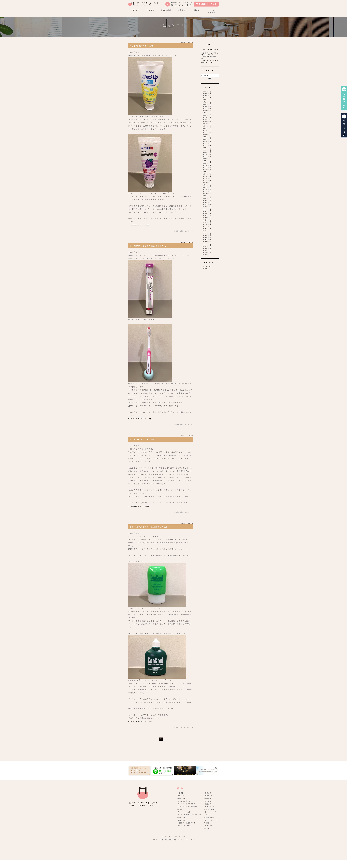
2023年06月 (207, 139)
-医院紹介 (180, 795)
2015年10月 (207, 254)
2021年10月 (207, 176)
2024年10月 (207, 119)
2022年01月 (207, 171)
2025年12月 (207, 97)
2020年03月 (207, 195)
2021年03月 (207, 189)
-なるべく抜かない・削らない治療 (189, 814)
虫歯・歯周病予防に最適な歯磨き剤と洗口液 (148, 527)
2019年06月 (207, 204)
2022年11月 (207, 152)
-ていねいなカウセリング (186, 804)
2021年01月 (207, 193)
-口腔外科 (207, 814)
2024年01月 (207, 126)
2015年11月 (207, 252)
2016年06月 (207, 239)
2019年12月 (207, 200)
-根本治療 (180, 809)
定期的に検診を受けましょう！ (143, 439)
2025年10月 (207, 101)
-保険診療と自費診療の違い (187, 823)
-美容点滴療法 (209, 825)
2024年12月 (207, 117)
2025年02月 (207, 115)
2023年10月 (207, 132)
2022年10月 (207, 154)
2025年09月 (207, 103)
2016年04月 (207, 243)
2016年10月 (207, 232)
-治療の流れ (181, 817)
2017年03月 (207, 222)
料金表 (197, 10)
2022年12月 (207, 151)
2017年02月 (207, 224)
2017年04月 (207, 221)
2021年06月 (207, 184)
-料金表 (207, 828)
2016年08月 (207, 235)
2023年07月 (207, 138)
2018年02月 (207, 219)
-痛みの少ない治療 (184, 812)
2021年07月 (207, 182)
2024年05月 (207, 125)
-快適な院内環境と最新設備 (187, 806)
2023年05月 (207, 141)
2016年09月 (207, 234)
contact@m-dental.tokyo (140, 225)
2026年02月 (207, 93)
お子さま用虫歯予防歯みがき (142, 46)
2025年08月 (207, 104)
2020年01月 (207, 198)
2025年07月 (207, 106)
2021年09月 (207, 178)
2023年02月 (207, 147)
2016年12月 (207, 228)
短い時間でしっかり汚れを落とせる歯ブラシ (148, 246)
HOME (135, 10)
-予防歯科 (207, 798)
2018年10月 (207, 217)
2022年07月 (207, 160)
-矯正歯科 (207, 801)
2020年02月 (207, 197)
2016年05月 (207, 241)
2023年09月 (207, 134)
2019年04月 (207, 206)
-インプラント (209, 806)
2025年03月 (207, 114)
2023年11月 (207, 130)
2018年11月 (207, 215)
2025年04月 (207, 112)
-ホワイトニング (210, 812)
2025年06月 (207, 108)
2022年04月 (207, 165)
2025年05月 (207, 110)
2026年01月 (207, 95)
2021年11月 (207, 174)
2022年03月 (207, 167)
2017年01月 (207, 226)
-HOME (180, 793)
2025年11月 (207, 99)
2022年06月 (207, 162)
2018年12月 (207, 213)
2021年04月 (207, 187)
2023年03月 (207, 145)
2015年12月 (207, 250)
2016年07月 (207, 237)
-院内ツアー (181, 798)
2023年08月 (207, 136)
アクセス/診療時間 (211, 11)
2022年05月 (207, 163)
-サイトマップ (166, 836)
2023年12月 (207, 128)
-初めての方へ (182, 820)
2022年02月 (207, 169)
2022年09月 (207, 156)
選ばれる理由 (166, 10)
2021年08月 (207, 180)
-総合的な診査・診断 (184, 801)
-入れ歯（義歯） (210, 809)
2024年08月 (207, 121)
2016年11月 (207, 230)
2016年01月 (207, 248)
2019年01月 (207, 211)
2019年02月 (207, 210)
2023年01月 (207, 149)
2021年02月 (207, 191)
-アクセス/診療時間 (184, 825)
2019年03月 (207, 208)
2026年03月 (207, 91)
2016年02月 (207, 246)
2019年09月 (207, 202)
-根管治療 (207, 793)
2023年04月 (207, 143)
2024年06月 (207, 123)
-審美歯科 (207, 804)
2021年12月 (207, 173)
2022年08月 (207, 158)
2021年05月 (207, 186)
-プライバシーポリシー (178, 836)
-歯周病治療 (208, 795)
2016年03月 (207, 245)
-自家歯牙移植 (209, 817)
